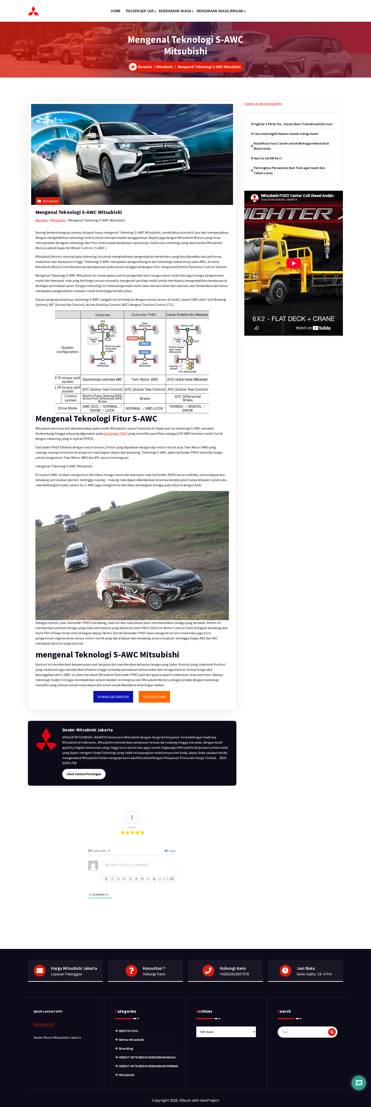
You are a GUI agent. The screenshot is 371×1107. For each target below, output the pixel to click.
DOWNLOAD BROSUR (113, 697)
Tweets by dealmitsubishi (263, 103)
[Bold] (106, 878)
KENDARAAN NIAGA (175, 10)
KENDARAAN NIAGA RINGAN (220, 10)
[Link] (154, 878)
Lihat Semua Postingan (84, 774)
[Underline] (118, 878)
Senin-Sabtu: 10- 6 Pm (314, 973)
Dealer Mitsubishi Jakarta (87, 729)
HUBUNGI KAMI (154, 697)
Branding (126, 1048)
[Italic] (112, 878)
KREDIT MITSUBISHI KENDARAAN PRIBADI (148, 1066)
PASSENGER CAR (140, 10)
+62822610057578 (234, 973)
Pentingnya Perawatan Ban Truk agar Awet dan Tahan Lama (289, 170)
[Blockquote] (142, 878)
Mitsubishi (164, 66)
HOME (116, 10)
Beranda (41, 220)
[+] (166, 878)
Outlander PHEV (116, 433)
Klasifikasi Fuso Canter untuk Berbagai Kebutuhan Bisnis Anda (291, 146)
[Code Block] (148, 878)
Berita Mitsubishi (131, 1039)
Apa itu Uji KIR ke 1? (268, 158)
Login (172, 851)
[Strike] (124, 878)
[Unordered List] (136, 878)
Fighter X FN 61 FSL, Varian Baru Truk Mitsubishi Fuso (293, 124)
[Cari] (332, 1032)
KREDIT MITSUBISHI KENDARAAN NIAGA (147, 1057)
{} (159, 878)
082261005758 (43, 1024)
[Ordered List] (130, 878)
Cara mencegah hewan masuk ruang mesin (286, 133)
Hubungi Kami (154, 973)
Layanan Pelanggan (66, 973)
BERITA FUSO (128, 1031)
